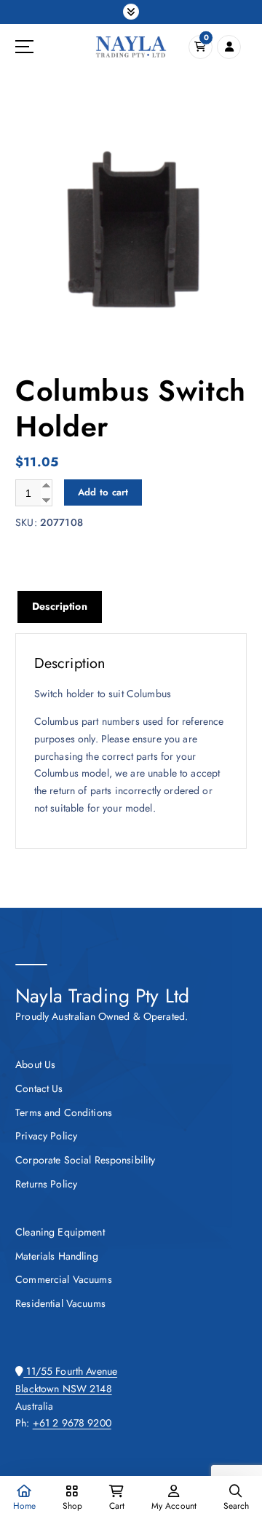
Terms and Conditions (63, 1112)
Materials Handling (56, 1256)
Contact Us (39, 1088)
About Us (35, 1064)
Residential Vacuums (60, 1303)
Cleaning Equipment (60, 1232)
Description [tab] (59, 606)
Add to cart (103, 492)
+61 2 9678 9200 (72, 1423)
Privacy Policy (46, 1136)
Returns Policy (46, 1184)
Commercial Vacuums (63, 1279)
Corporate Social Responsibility (85, 1160)
